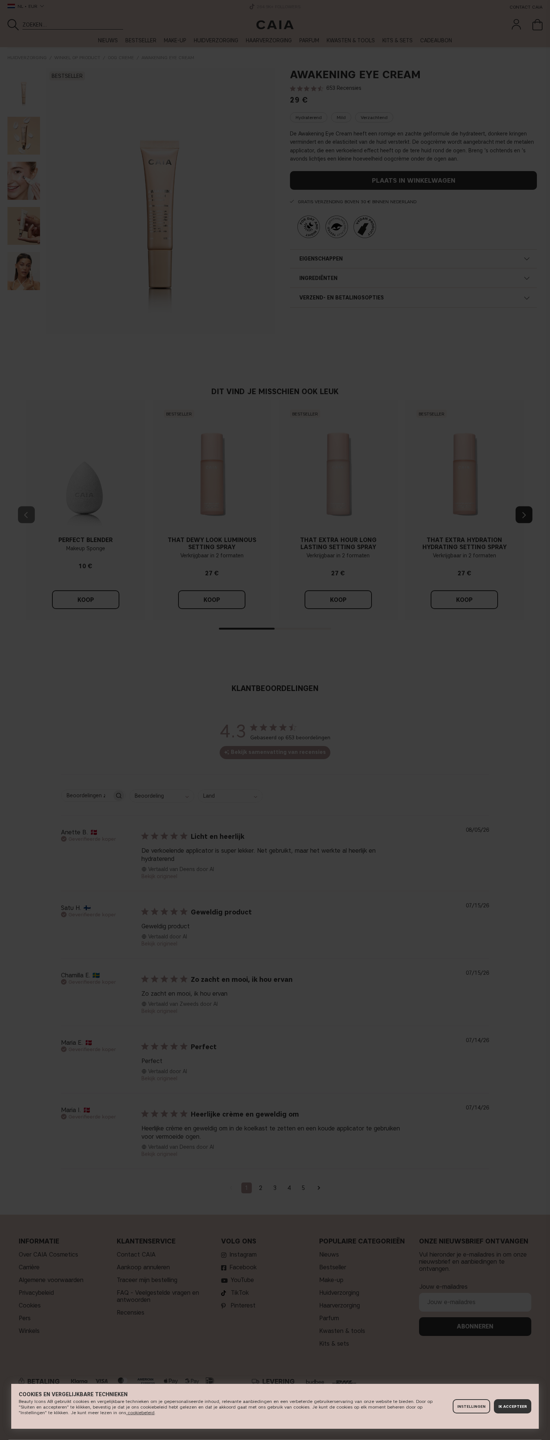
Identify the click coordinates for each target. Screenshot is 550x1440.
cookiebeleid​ (140, 1412)
